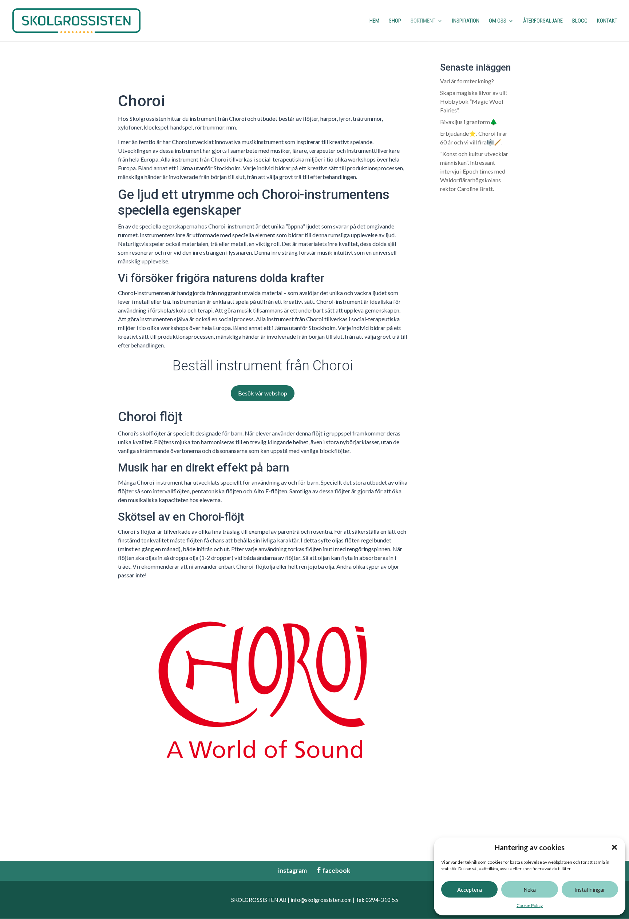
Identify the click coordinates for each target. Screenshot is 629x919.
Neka (529, 889)
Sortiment (423, 21)
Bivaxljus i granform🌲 (468, 121)
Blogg (580, 21)
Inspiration (465, 21)
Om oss (497, 21)
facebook (333, 870)
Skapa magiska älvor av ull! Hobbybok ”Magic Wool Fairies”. (473, 101)
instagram (289, 870)
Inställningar (589, 889)
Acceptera (469, 889)
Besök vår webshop (262, 393)
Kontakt (607, 21)
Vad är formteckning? (467, 80)
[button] (614, 847)
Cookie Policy (530, 905)
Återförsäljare (543, 21)
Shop (395, 21)
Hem (374, 21)
